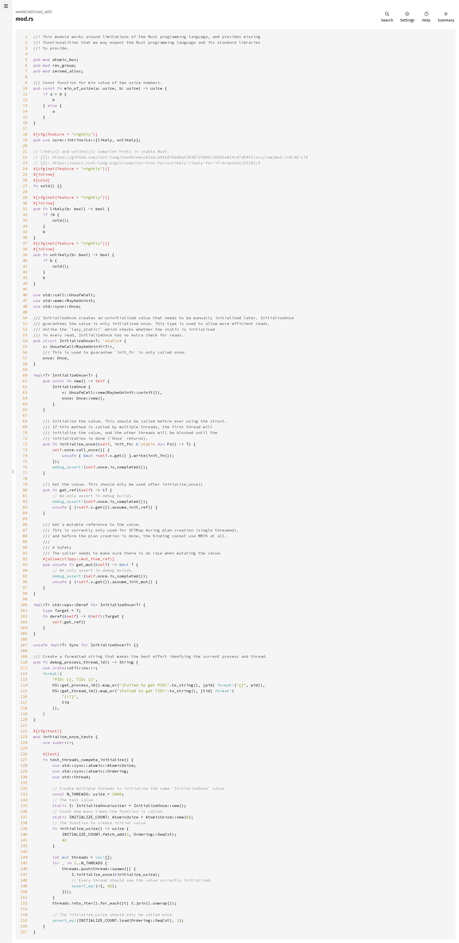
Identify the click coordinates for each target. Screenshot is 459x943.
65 (25, 403)
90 (25, 547)
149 (23, 885)
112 (23, 673)
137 (23, 817)
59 (25, 369)
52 (25, 329)
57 (25, 358)
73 (25, 449)
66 (25, 409)
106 (23, 639)
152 (23, 903)
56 (25, 352)
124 (23, 742)
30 (25, 203)
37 (25, 243)
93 (25, 564)
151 (23, 897)
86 (25, 524)
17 (25, 128)
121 (23, 725)
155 (23, 920)
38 (25, 249)
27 (25, 185)
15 (25, 117)
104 (23, 627)
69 (25, 426)
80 (25, 490)
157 (23, 931)
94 (25, 570)
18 (25, 134)
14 (25, 111)
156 (23, 926)
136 (23, 811)
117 (23, 702)
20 (25, 145)
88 (25, 535)
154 (23, 914)
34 (25, 226)
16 (25, 122)
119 (23, 713)
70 (25, 432)
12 (25, 99)
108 (23, 650)
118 (23, 708)
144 (23, 857)
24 (25, 168)
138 (23, 822)
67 (25, 415)
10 (25, 88)
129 (23, 771)
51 (25, 323)
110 (23, 662)
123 (23, 736)
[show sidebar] (6, 6)
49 (25, 312)
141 (23, 840)
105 (23, 633)
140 (23, 834)
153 (23, 908)
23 (25, 162)
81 (25, 495)
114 (23, 685)
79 (25, 484)
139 (23, 828)
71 (25, 438)
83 (25, 507)
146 (23, 868)
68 (25, 421)
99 (25, 599)
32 (25, 214)
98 (25, 593)
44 (25, 283)
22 (25, 157)
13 (25, 105)
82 (25, 501)
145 (23, 863)
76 (25, 467)
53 (25, 335)
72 (25, 444)
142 (23, 845)
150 (23, 891)
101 (23, 610)
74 (25, 455)
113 (23, 679)
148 (23, 880)
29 (25, 197)
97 (25, 587)
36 (25, 237)
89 (25, 541)
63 (25, 392)
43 (25, 277)
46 (25, 294)
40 (25, 260)
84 (25, 512)
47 (25, 300)
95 (25, 576)
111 (23, 667)
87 (25, 530)
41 (25, 266)
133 (23, 794)
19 (25, 139)
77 (25, 472)
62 (25, 386)
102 (23, 616)
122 (23, 731)
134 (23, 799)
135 (23, 805)
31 (25, 208)
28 (25, 191)
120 (23, 719)
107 (23, 644)
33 (25, 220)
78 (25, 478)
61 (25, 380)
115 (23, 690)
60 (25, 375)
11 (25, 94)
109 (23, 656)
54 (25, 340)
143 (23, 851)
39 (25, 254)
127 (23, 759)
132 (23, 788)
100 (23, 604)
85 (25, 518)
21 (25, 151)
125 (23, 748)
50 (25, 317)
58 (25, 363)
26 (25, 180)
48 (25, 306)
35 (25, 231)
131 (23, 782)
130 (23, 776)
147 (23, 874)
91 (25, 553)
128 (23, 765)
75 (25, 461)
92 (25, 558)
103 (23, 622)
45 (25, 289)
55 (25, 346)
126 (23, 753)
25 (25, 174)
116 (23, 696)
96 (25, 581)
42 (25, 271)
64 (25, 398)
